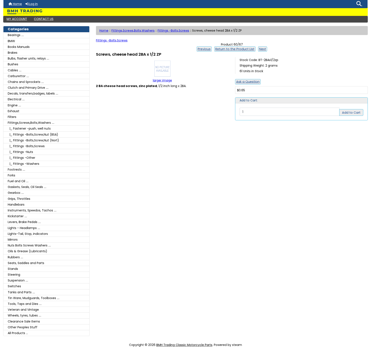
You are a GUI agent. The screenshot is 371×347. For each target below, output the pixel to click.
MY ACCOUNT (17, 19)
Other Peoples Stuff (22, 327)
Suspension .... (18, 280)
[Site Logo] (185, 12)
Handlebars (16, 204)
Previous (204, 49)
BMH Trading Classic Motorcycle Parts (184, 345)
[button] (359, 4)
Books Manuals (19, 47)
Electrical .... (16, 99)
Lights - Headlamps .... (24, 228)
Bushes (13, 64)
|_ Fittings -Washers (23, 164)
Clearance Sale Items (24, 321)
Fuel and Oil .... (18, 181)
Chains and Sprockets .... (26, 82)
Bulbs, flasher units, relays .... (28, 58)
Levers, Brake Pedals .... (24, 222)
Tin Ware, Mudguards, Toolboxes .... (33, 298)
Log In (33, 4)
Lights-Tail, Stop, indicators (28, 234)
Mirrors (13, 239)
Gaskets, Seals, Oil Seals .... (27, 187)
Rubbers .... (15, 257)
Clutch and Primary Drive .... (28, 88)
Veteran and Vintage (23, 309)
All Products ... (18, 333)
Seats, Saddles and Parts (26, 263)
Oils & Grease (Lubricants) (27, 251)
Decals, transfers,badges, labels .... (33, 93)
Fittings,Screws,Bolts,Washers (133, 30)
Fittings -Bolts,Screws (173, 30)
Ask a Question (248, 81)
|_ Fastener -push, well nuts (29, 128)
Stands (13, 269)
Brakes (12, 52)
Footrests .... (16, 169)
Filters (12, 117)
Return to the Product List (234, 49)
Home (17, 4)
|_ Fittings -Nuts (20, 152)
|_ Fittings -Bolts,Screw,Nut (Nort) (33, 140)
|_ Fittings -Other (21, 158)
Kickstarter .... (17, 216)
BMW (11, 41)
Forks (11, 175)
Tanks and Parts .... (21, 292)
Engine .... (14, 105)
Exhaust (13, 111)
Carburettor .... (18, 76)
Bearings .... (16, 35)
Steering (14, 274)
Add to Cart (351, 112)
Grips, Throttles (19, 199)
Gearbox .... (16, 193)
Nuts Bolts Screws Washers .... (29, 245)
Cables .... (14, 70)
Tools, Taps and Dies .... (25, 304)
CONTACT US (43, 19)
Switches (14, 286)
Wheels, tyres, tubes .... (24, 315)
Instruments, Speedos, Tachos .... (32, 210)
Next (262, 49)
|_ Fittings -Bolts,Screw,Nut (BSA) (33, 134)
